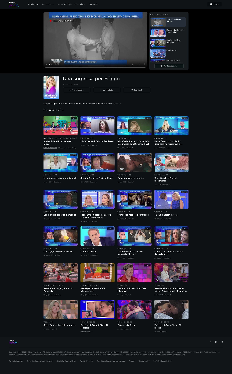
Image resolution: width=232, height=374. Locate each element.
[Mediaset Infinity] (14, 4)
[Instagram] (216, 342)
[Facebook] (210, 342)
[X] (222, 342)
